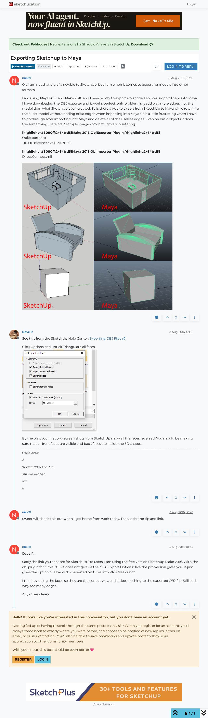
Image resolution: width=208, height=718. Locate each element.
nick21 (26, 78)
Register (23, 659)
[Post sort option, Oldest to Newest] (156, 66)
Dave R (27, 332)
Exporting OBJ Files (105, 338)
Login (42, 659)
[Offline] (15, 334)
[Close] (194, 617)
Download (140, 44)
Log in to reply (181, 66)
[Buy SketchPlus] (104, 692)
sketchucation (27, 4)
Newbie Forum (24, 66)
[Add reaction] (156, 317)
